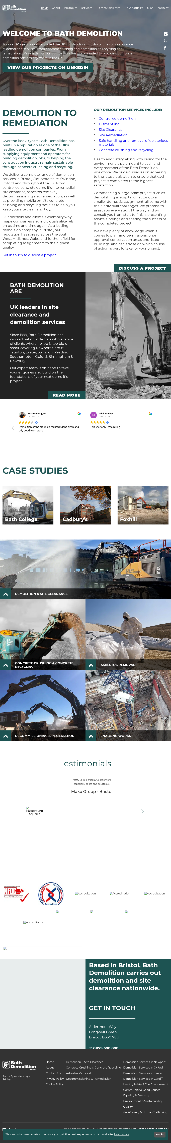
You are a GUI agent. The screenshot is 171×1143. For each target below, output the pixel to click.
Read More (66, 395)
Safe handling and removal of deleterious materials (133, 142)
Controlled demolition (117, 119)
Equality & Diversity (136, 1095)
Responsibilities (109, 8)
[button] (158, 428)
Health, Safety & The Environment (145, 1084)
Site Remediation (113, 135)
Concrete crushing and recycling (126, 150)
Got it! (159, 1134)
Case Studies (135, 8)
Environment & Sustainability (142, 1101)
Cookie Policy (55, 1084)
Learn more (121, 1134)
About (56, 8)
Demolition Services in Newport (144, 1062)
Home (44, 8)
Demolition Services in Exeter (143, 1073)
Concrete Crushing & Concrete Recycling (93, 1067)
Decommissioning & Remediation (88, 1078)
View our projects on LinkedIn (48, 67)
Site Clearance (111, 130)
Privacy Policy (55, 1078)
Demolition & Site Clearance (84, 1062)
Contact (163, 8)
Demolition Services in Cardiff (142, 1078)
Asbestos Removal (78, 1073)
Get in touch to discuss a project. (30, 255)
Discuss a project (142, 268)
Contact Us (53, 1073)
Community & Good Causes (141, 1090)
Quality (128, 1106)
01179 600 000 (105, 1048)
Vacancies (70, 8)
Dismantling (109, 124)
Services (87, 8)
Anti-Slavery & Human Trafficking (145, 1112)
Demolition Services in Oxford (143, 1067)
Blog (150, 8)
